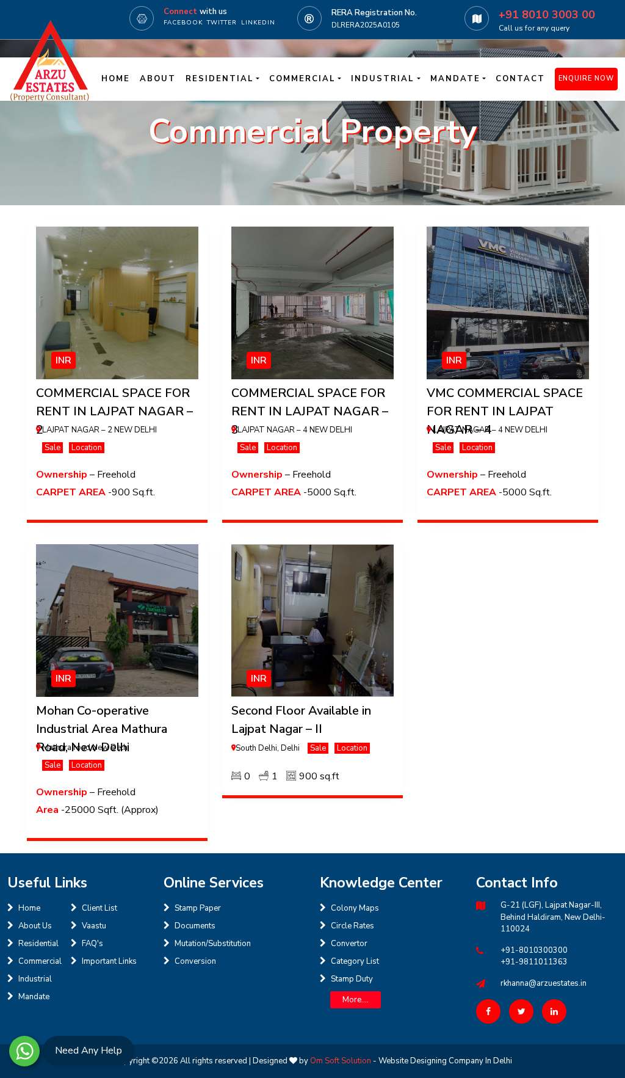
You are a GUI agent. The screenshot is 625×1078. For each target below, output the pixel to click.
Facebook (183, 22)
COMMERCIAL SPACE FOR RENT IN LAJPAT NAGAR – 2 (114, 411)
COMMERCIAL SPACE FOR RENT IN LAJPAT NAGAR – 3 (309, 411)
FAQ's (92, 943)
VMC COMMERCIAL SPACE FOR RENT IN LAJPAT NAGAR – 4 (505, 411)
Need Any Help (88, 1050)
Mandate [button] (455, 78)
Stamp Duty (352, 979)
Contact (520, 78)
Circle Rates (352, 925)
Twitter (222, 22)
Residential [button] (220, 78)
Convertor (349, 943)
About (158, 78)
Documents (195, 925)
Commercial (40, 961)
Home (115, 78)
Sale (52, 447)
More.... (355, 999)
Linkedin (258, 22)
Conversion (195, 961)
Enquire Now (586, 78)
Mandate (33, 996)
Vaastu (94, 925)
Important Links (109, 961)
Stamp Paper (198, 908)
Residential (38, 943)
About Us (35, 925)
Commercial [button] (302, 78)
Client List (99, 908)
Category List (355, 961)
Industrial (35, 979)
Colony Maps (355, 908)
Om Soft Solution (340, 1060)
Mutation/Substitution (213, 943)
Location (86, 447)
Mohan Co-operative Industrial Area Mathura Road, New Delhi (101, 729)
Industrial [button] (382, 78)
